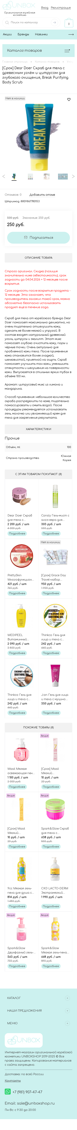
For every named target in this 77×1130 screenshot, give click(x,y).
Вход (44, 7)
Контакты (13, 1080)
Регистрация (61, 7)
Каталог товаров (24, 50)
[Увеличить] (38, 137)
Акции (7, 34)
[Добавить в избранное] (69, 99)
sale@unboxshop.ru (36, 1103)
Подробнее (17, 533)
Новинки (41, 34)
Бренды (23, 34)
